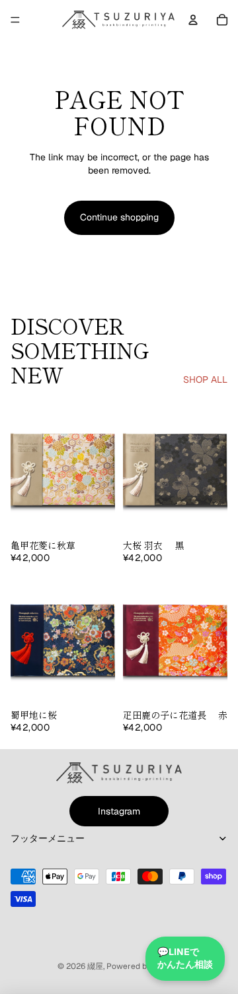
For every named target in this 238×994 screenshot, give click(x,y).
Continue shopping (119, 217)
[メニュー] (15, 20)
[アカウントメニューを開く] (193, 19)
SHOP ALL (205, 379)
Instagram (119, 811)
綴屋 (95, 966)
